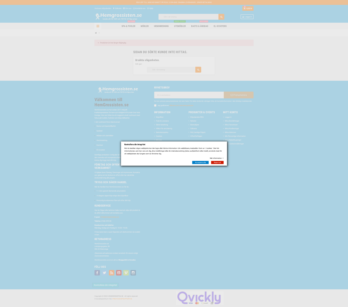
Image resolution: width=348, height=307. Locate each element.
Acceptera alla (200, 162)
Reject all (217, 162)
